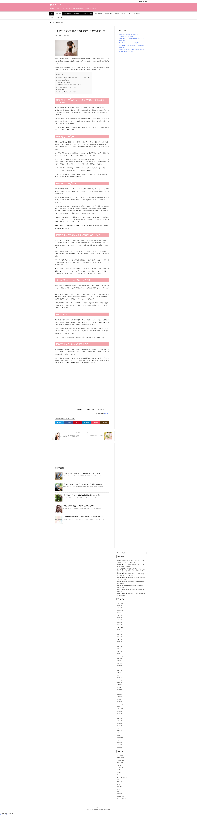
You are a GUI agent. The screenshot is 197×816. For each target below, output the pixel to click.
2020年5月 (119, 721)
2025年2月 (119, 608)
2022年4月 (119, 668)
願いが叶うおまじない (122, 798)
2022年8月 (119, 658)
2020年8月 (119, 713)
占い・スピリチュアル (122, 777)
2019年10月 (120, 737)
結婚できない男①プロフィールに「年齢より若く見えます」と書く (73, 77)
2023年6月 (119, 639)
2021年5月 (119, 692)
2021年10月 (120, 682)
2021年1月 (119, 701)
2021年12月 (120, 677)
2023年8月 (119, 634)
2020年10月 (120, 709)
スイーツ (119, 765)
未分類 (118, 784)
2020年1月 (119, 730)
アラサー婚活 (60, 22)
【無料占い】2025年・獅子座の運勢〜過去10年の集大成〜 (131, 589)
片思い (118, 789)
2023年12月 (120, 627)
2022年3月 (119, 670)
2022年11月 (120, 653)
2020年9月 (119, 711)
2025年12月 (120, 603)
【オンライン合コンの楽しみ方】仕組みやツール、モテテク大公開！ (82, 473)
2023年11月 (120, 629)
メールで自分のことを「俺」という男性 (66, 87)
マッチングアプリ (100, 409)
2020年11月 (120, 706)
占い (118, 774)
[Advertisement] (82, 385)
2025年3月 (119, 605)
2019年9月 (119, 740)
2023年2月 (119, 646)
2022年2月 (119, 672)
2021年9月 (119, 684)
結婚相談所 (119, 794)
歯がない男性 (60, 89)
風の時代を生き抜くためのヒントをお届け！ (129, 43)
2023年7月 (119, 636)
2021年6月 (119, 689)
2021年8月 (119, 687)
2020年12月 (120, 704)
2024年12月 (120, 610)
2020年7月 (119, 716)
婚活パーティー (120, 781)
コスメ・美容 (120, 762)
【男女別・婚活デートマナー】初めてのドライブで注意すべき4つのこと (83, 484)
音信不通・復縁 (120, 796)
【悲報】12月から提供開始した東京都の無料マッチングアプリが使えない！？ (85, 516)
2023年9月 (119, 632)
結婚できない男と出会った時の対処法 (66, 92)
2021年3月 (119, 696)
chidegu (106, 413)
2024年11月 (120, 612)
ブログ (118, 769)
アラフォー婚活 (90, 409)
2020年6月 (119, 718)
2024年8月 (119, 617)
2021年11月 (120, 680)
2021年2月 (119, 699)
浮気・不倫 (119, 786)
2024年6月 (119, 622)
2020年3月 (119, 725)
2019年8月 (119, 742)
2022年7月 (119, 660)
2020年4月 (119, 723)
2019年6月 (119, 747)
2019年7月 (119, 745)
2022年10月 (120, 656)
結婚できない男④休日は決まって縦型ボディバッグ (69, 84)
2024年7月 (119, 620)
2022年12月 (120, 651)
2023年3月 (119, 644)
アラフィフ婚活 (120, 757)
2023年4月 (119, 641)
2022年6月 (119, 663)
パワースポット (120, 767)
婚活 (106, 409)
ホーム (52, 22)
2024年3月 (119, 624)
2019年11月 (120, 735)
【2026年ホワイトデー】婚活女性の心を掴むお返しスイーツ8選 (81, 495)
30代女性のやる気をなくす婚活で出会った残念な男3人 (78, 506)
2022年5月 (119, 665)
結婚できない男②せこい (63, 80)
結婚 (118, 791)
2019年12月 (120, 733)
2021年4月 (119, 694)
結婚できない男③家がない (63, 82)
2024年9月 (119, 615)
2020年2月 (119, 728)
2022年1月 (119, 675)
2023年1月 (119, 648)
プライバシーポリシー (4, 814)
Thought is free (107, 809)
